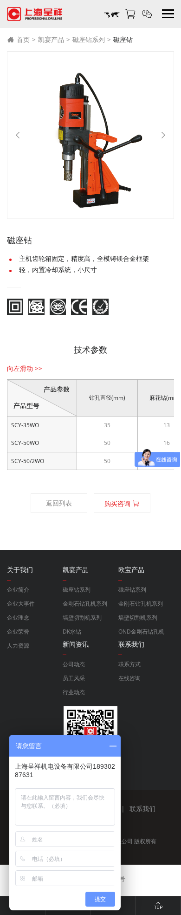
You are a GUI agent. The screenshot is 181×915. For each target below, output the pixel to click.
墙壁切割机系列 (82, 617)
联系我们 (142, 808)
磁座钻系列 (88, 39)
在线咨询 (129, 678)
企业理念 (18, 617)
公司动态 (74, 664)
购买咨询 (118, 503)
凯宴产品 (51, 39)
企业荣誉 (18, 631)
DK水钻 (72, 631)
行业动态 (74, 692)
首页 (23, 39)
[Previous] (18, 135)
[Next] (163, 135)
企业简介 (18, 590)
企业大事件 (21, 604)
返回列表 (59, 502)
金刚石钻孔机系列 (85, 604)
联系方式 (129, 664)
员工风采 (74, 678)
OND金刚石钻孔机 (141, 631)
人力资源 (18, 645)
